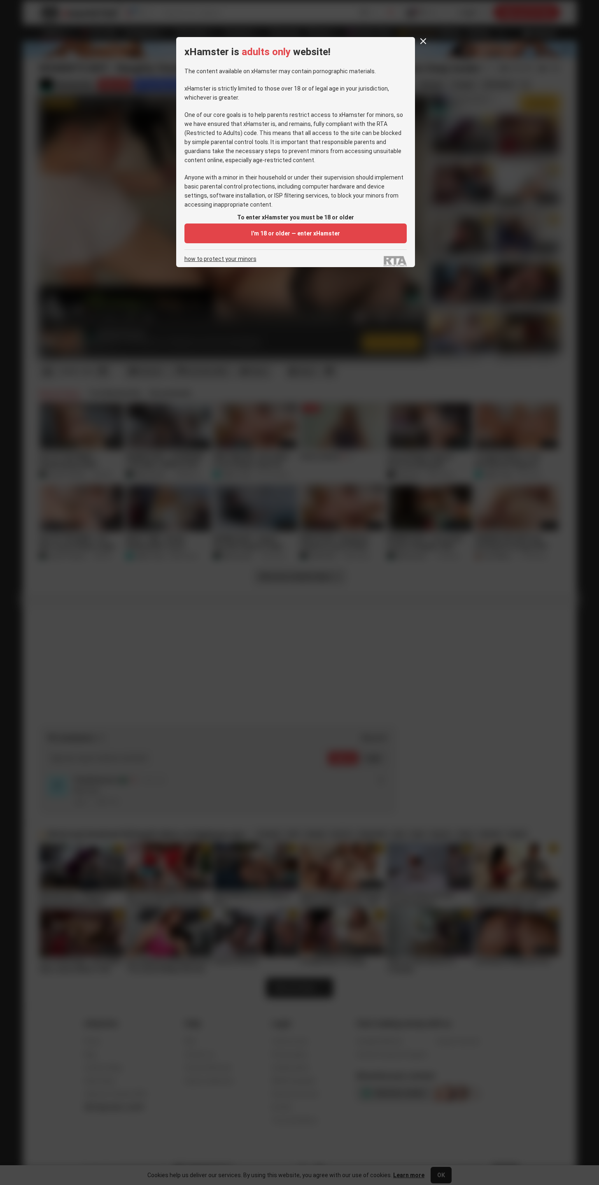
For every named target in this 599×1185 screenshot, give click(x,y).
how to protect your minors (220, 259)
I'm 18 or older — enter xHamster (295, 233)
